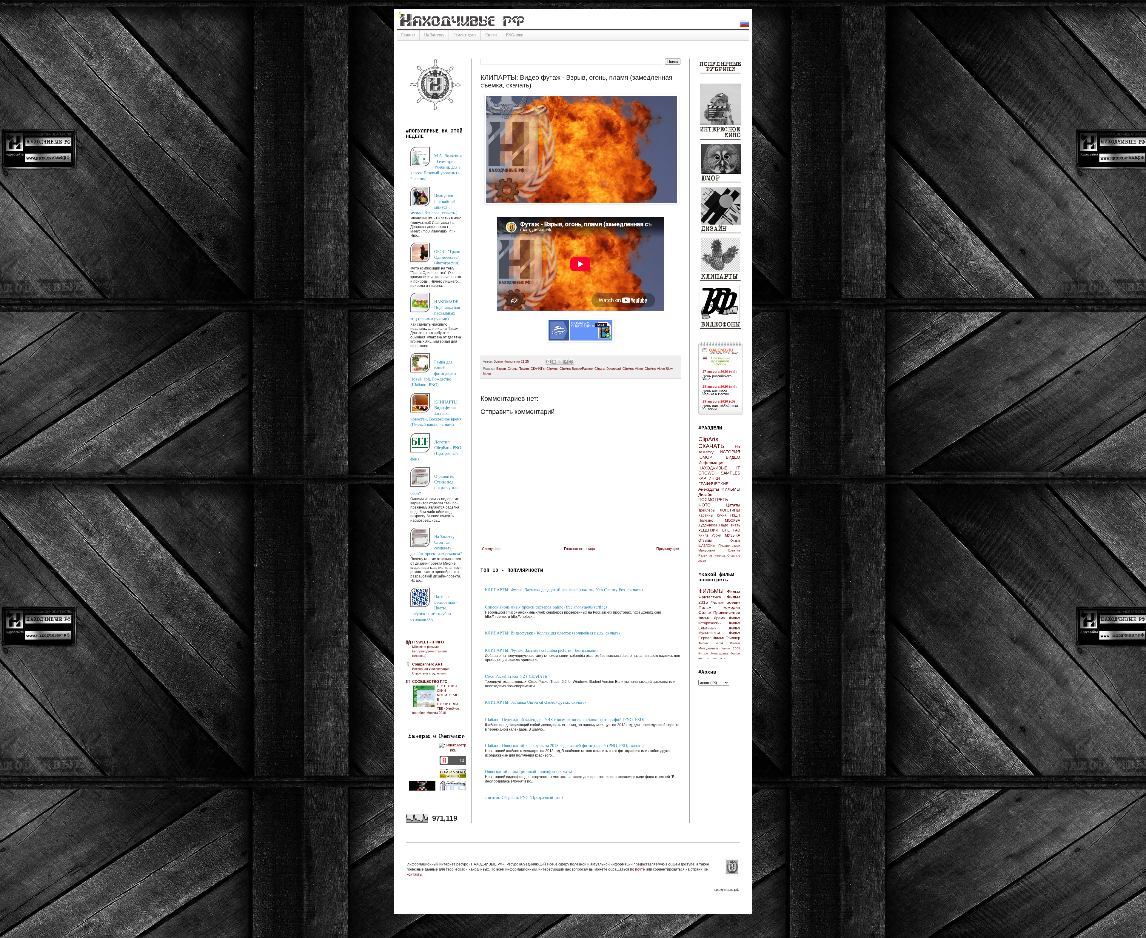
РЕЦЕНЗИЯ (708, 530)
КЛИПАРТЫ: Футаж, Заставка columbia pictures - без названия (541, 650)
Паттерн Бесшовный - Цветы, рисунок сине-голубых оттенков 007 (434, 608)
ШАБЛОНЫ (707, 545)
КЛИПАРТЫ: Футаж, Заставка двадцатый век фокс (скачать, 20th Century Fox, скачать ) (564, 589)
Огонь (512, 368)
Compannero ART (427, 664)
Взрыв (501, 368)
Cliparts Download (607, 368)
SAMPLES (730, 473)
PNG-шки (514, 35)
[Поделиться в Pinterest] (571, 362)
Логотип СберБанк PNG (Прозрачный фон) (524, 797)
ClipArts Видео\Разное (576, 368)
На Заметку (434, 35)
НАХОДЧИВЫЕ (712, 468)
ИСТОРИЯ (730, 451)
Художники (707, 525)
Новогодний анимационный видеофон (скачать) (528, 771)
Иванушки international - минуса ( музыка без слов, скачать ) (434, 204)
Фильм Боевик (725, 602)
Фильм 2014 (710, 643)
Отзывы (705, 540)
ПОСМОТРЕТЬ (713, 499)
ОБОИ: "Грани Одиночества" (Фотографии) (447, 257)
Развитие (705, 555)
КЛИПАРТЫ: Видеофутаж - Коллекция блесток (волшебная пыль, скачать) (552, 633)
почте (640, 869)
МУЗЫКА (732, 535)
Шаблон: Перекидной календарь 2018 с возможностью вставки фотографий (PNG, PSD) (564, 719)
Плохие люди (729, 545)
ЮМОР (705, 457)
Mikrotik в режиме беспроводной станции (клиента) (429, 651)
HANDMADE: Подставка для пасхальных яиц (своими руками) (435, 310)
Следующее (492, 549)
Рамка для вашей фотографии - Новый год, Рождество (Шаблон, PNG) (434, 373)
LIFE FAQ (731, 530)
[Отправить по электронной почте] (549, 362)
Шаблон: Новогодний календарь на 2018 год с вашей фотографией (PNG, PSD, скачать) (564, 745)
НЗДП (735, 515)
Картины (705, 515)
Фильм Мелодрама (713, 653)
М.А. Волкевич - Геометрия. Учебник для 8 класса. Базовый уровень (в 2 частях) (436, 167)
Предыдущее (667, 549)
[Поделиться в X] (560, 362)
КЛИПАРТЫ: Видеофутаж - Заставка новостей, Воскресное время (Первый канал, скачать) (435, 413)
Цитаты (733, 505)
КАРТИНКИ (709, 478)
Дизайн (705, 494)
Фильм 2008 (730, 648)
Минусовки (706, 550)
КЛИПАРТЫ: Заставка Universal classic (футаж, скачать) (535, 702)
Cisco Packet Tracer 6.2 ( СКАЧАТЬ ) (517, 676)
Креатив (734, 550)
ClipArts (552, 368)
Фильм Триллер (726, 638)
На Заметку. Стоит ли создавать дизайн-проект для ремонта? (436, 545)
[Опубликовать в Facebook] (566, 362)
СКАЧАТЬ (538, 368)
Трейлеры (706, 510)
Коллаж (720, 555)
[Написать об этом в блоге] (554, 362)
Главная (408, 35)
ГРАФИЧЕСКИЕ (713, 483)
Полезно (705, 520)
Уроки (716, 535)
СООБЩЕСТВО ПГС (429, 682)
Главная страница (579, 549)
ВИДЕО (733, 457)
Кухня (722, 515)
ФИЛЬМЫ (730, 489)
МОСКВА (732, 520)
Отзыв (735, 540)
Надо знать (729, 525)
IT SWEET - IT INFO (428, 642)
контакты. (415, 874)
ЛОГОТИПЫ (730, 510)
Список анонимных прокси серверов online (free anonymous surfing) (546, 607)
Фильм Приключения (719, 612)
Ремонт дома (464, 35)
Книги (491, 35)
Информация (711, 462)
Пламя (524, 368)
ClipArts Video (633, 368)
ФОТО (704, 505)
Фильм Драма (711, 618)
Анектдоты (708, 489)
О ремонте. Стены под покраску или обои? (434, 484)
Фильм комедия (719, 607)
